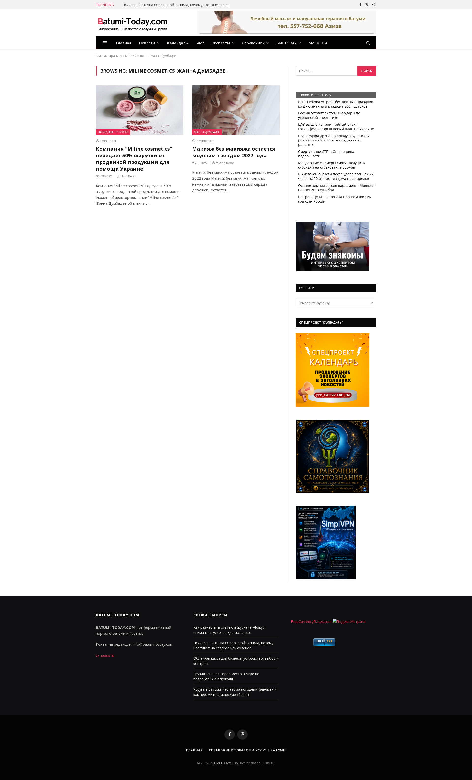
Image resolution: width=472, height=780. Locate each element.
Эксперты (221, 42)
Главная (123, 42)
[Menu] (105, 42)
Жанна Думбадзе (207, 132)
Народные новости (113, 132)
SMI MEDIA (318, 42)
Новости (147, 42)
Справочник (253, 42)
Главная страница (109, 56)
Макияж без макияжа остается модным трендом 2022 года (233, 152)
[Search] (367, 42)
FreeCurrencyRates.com (311, 621)
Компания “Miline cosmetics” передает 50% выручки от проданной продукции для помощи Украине (134, 158)
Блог (200, 42)
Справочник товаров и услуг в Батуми (247, 750)
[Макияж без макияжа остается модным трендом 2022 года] (236, 110)
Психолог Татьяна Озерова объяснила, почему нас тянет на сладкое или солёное (177, 5)
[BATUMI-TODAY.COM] (133, 22)
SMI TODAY (287, 42)
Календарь (177, 42)
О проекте (105, 655)
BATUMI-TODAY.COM (223, 763)
